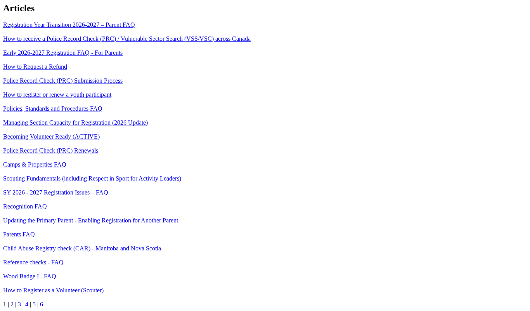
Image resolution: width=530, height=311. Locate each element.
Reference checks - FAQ (33, 262)
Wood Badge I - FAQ (29, 276)
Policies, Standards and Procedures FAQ (52, 108)
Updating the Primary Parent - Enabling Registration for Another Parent (90, 220)
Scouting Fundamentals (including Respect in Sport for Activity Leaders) (92, 178)
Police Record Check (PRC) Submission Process (63, 80)
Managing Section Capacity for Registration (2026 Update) (75, 122)
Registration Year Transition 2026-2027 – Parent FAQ (69, 24)
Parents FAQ (19, 234)
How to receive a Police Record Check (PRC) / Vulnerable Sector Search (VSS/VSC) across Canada (127, 38)
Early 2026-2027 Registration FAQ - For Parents (63, 52)
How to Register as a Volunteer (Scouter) (53, 290)
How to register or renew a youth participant (57, 94)
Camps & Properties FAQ (34, 164)
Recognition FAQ (25, 206)
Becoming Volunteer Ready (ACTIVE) (51, 136)
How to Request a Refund (35, 66)
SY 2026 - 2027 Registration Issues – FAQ (55, 192)
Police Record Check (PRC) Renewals (50, 150)
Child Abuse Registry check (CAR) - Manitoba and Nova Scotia (82, 248)
